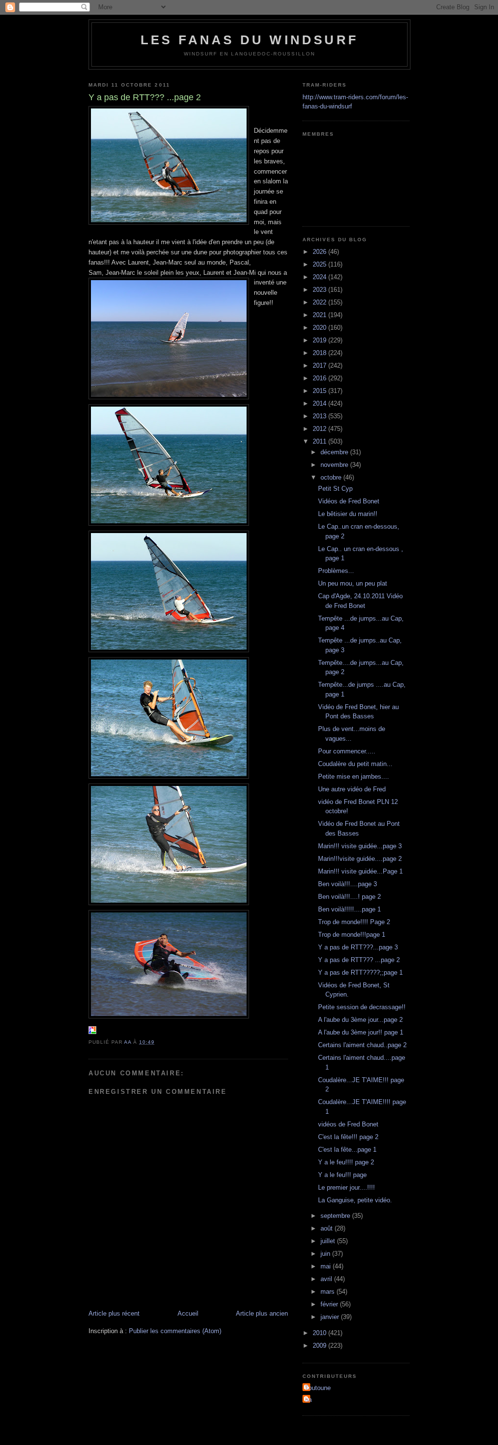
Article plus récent (114, 1313)
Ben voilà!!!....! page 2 (349, 896)
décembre (335, 452)
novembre (335, 464)
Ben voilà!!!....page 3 (347, 884)
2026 (320, 251)
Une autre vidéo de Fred (352, 789)
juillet (328, 1241)
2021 (320, 315)
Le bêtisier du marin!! (347, 513)
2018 (320, 353)
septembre (336, 1215)
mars (328, 1291)
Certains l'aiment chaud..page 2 (362, 1045)
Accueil (188, 1313)
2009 (320, 1345)
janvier (330, 1316)
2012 (320, 428)
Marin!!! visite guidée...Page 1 (360, 871)
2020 (320, 327)
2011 (320, 441)
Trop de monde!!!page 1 (351, 934)
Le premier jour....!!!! (346, 1187)
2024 (320, 277)
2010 (320, 1333)
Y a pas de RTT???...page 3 (358, 947)
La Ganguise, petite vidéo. (355, 1200)
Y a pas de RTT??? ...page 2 (359, 959)
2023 (320, 289)
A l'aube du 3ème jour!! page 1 (360, 1032)
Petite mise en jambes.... (353, 776)
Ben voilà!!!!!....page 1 (349, 909)
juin (326, 1253)
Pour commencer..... (346, 751)
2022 (320, 302)
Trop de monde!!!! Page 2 (354, 922)
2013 (320, 416)
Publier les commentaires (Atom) (175, 1331)
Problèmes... (336, 570)
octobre (331, 477)
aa (308, 1399)
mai (326, 1266)
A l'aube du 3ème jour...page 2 (360, 1019)
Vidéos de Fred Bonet (348, 501)
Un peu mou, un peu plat (352, 583)
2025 (320, 264)
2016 (320, 378)
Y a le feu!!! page (342, 1174)
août (327, 1228)
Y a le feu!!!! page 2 (346, 1162)
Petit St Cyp (335, 488)
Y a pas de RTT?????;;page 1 (360, 972)
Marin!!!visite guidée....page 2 (360, 858)
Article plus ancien (262, 1313)
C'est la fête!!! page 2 (348, 1137)
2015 (320, 390)
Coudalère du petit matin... (355, 763)
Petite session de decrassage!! (362, 1007)
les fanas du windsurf (249, 40)
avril (327, 1279)
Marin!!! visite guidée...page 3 (360, 846)
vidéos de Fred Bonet (348, 1124)
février (330, 1304)
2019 (320, 340)
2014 (320, 403)
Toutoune (318, 1387)
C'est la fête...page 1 (347, 1149)
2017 (320, 365)
